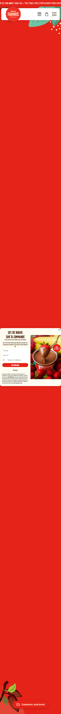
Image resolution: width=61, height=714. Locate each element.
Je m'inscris (15, 365)
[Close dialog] (59, 330)
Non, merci (15, 370)
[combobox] (4, 359)
